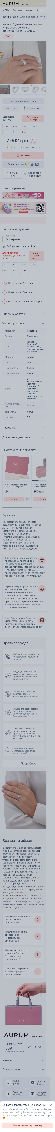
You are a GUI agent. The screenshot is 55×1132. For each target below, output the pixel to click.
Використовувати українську (27, 1125)
